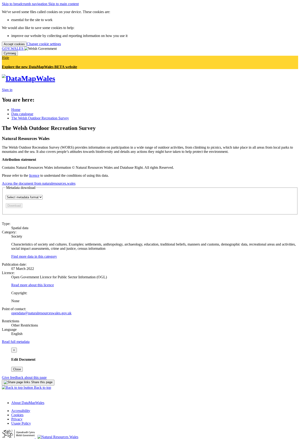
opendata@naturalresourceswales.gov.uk (41, 313)
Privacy (16, 419)
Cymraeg (10, 53)
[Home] (28, 78)
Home (15, 110)
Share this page (41, 382)
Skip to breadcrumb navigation (25, 4)
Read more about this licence (32, 285)
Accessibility (20, 411)
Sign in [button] (7, 90)
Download (14, 205)
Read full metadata (16, 342)
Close (17, 369)
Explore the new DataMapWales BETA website (39, 67)
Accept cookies (14, 44)
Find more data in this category (34, 256)
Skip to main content (63, 4)
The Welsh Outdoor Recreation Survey (40, 118)
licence (34, 175)
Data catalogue (22, 114)
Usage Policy (21, 423)
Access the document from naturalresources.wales (38, 183)
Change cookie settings (44, 44)
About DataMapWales (27, 403)
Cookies (17, 415)
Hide (5, 58)
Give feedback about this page (24, 377)
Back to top (42, 388)
